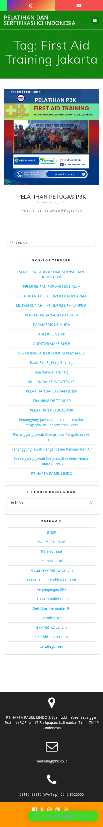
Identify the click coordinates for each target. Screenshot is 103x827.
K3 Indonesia (51, 551)
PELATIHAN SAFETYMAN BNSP (51, 391)
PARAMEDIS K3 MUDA (51, 324)
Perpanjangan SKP (51, 589)
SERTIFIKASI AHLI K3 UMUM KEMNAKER (51, 353)
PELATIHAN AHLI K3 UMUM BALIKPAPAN (51, 296)
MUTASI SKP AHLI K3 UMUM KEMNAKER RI (51, 305)
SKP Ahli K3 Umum (51, 627)
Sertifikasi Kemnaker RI (51, 608)
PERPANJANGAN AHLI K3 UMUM (51, 315)
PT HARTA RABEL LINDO (51, 473)
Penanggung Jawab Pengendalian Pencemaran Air (51, 449)
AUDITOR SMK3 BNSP (51, 343)
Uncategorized (51, 646)
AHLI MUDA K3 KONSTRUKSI (52, 381)
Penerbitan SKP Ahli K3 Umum (51, 579)
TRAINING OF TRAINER (51, 400)
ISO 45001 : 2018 (51, 541)
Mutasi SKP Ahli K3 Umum (51, 570)
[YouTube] (79, 5)
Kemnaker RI (51, 560)
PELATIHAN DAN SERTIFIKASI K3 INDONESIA (40, 20)
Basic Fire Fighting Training (51, 362)
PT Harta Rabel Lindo (51, 598)
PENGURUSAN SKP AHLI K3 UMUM (51, 286)
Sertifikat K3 (51, 617)
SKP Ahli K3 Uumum (51, 636)
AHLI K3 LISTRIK (51, 334)
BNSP (51, 532)
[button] (63, 816)
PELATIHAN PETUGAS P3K (51, 196)
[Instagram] (31, 5)
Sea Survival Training (51, 372)
